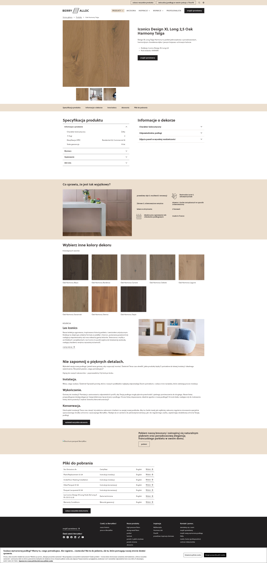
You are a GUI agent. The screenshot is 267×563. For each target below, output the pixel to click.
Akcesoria (125, 107)
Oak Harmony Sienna (100, 314)
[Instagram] (67, 537)
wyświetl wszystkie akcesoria (76, 422)
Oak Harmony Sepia (128, 314)
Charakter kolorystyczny (150, 126)
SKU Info (67, 163)
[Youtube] (82, 537)
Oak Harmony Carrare (129, 282)
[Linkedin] (75, 537)
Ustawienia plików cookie (193, 555)
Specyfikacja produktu (72, 107)
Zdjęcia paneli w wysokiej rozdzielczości (157, 139)
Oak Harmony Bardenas (101, 282)
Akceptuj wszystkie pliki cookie (215, 555)
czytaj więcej (67, 347)
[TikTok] (79, 537)
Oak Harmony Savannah (72, 314)
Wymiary (67, 151)
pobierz (144, 444)
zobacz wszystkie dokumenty (76, 511)
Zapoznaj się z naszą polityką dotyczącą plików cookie (36, 561)
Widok (148, 469)
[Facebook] (64, 537)
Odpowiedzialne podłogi (150, 133)
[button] (117, 10)
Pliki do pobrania (140, 107)
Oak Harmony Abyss (70, 282)
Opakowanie (69, 157)
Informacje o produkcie (73, 127)
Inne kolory (111, 107)
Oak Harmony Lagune (187, 282)
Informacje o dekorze (94, 107)
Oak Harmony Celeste (158, 282)
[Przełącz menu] (123, 11)
